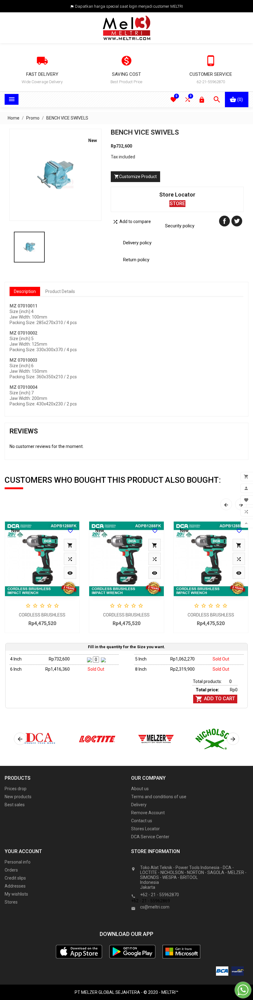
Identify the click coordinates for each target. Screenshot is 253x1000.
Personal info (18, 862)
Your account (23, 851)
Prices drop (16, 788)
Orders (11, 870)
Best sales (15, 804)
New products (18, 796)
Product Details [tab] (60, 291)
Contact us (141, 820)
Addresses (15, 886)
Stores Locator (145, 828)
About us (140, 788)
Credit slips (15, 878)
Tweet (236, 221)
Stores (11, 902)
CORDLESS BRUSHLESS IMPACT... (42, 615)
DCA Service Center (150, 836)
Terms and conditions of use (158, 796)
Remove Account (148, 812)
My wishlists (16, 894)
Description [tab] (25, 291)
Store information (159, 861)
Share (224, 221)
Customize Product (135, 176)
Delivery (139, 804)
